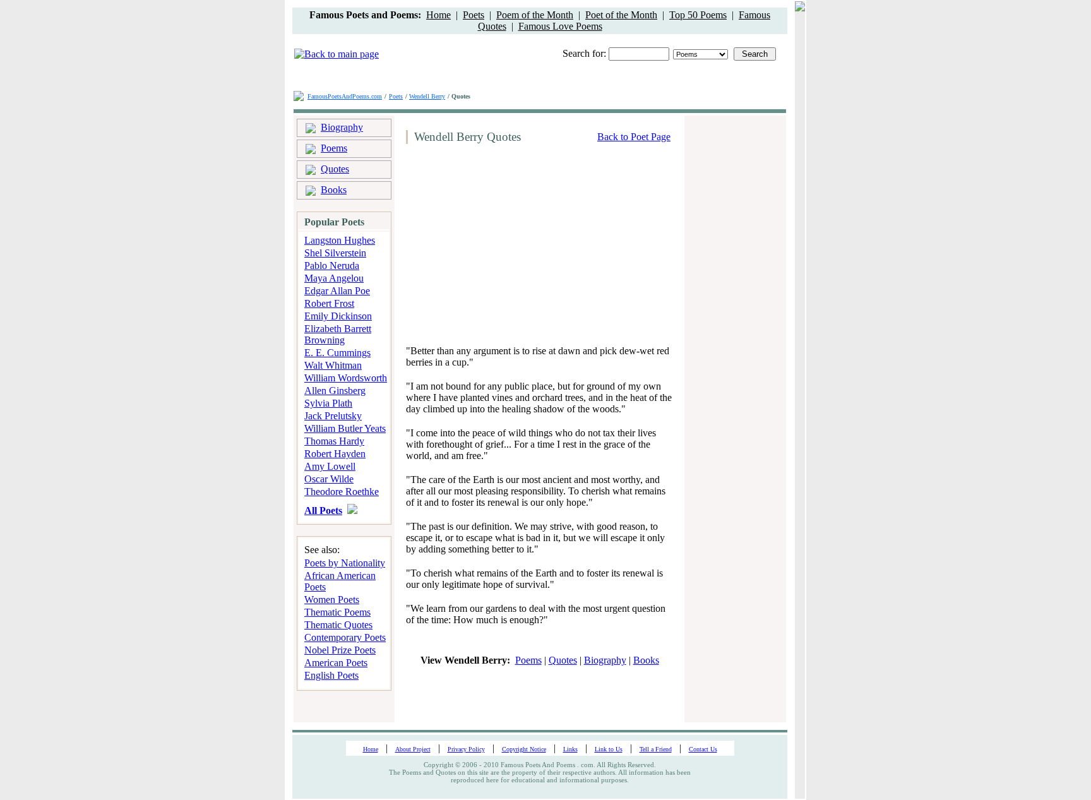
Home (438, 14)
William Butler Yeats (345, 428)
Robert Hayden (335, 453)
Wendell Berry (427, 96)
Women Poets (331, 599)
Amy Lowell (329, 466)
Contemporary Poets (345, 637)
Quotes (335, 169)
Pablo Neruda (331, 265)
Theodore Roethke (341, 491)
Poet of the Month (621, 14)
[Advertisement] (508, 250)
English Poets (331, 675)
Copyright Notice (524, 749)
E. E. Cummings (337, 352)
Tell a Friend (656, 749)
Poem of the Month (534, 14)
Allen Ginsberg (335, 390)
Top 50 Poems (698, 14)
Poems (334, 148)
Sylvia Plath (328, 403)
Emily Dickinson (338, 316)
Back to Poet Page (634, 136)
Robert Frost (329, 303)
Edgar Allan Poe (337, 290)
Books (334, 189)
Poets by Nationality (344, 563)
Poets (473, 14)
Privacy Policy (466, 749)
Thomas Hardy (334, 441)
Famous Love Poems (560, 26)
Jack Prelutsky (333, 415)
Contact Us (703, 749)
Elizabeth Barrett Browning (337, 334)
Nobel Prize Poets (340, 650)
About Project (413, 749)
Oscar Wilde (329, 479)
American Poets (335, 662)
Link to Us (609, 749)
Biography (342, 127)
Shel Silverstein (335, 253)
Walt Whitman (333, 365)
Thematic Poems (337, 612)
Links (570, 749)
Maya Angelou (334, 278)
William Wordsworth (345, 378)
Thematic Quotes (338, 624)
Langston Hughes (339, 240)
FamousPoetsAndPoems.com (344, 96)
